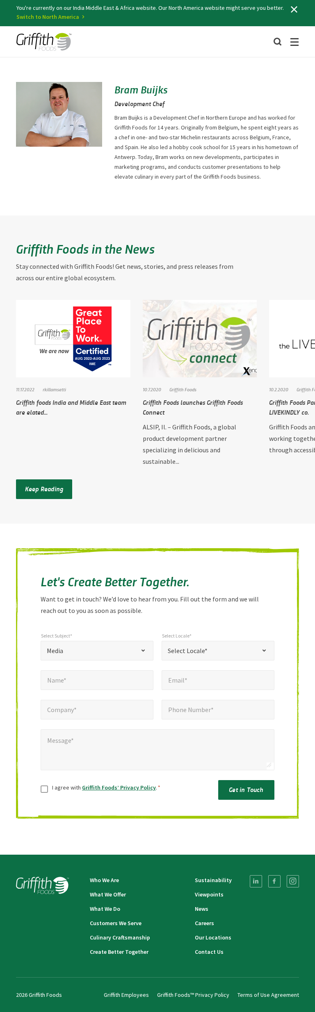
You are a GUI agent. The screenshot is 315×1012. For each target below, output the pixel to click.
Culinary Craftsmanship (120, 937)
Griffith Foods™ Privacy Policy (193, 994)
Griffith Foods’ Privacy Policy (119, 787)
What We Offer (108, 894)
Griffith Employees (126, 994)
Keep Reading (44, 488)
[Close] (294, 9)
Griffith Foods (182, 389)
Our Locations (213, 937)
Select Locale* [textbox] (188, 651)
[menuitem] (256, 881)
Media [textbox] (55, 651)
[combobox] (97, 650)
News (201, 908)
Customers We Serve (116, 923)
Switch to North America (47, 16)
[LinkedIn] (256, 881)
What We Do (105, 908)
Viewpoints (209, 894)
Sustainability (213, 880)
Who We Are (104, 880)
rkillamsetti (54, 389)
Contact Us (209, 951)
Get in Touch (246, 789)
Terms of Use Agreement (268, 994)
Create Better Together (119, 951)
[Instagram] (293, 881)
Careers (204, 923)
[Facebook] (274, 881)
